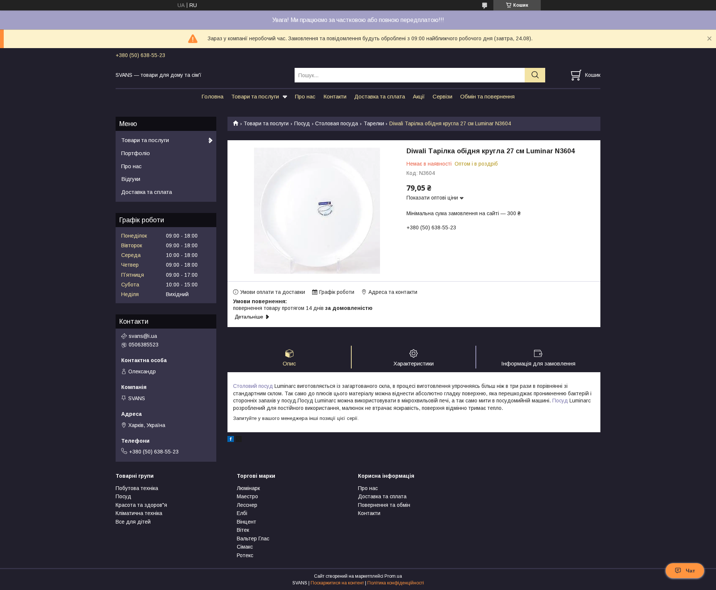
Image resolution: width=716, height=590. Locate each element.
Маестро (247, 496)
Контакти (334, 96)
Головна (212, 96)
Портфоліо (135, 153)
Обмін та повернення (487, 96)
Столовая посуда (336, 123)
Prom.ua (393, 576)
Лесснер (247, 505)
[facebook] (230, 440)
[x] (239, 440)
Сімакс (245, 547)
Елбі (242, 513)
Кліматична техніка (139, 513)
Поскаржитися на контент (337, 583)
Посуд (302, 123)
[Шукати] (535, 75)
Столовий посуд (253, 386)
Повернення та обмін (384, 505)
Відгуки (130, 179)
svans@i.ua (143, 336)
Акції (419, 96)
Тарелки (374, 123)
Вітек (243, 530)
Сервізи (442, 96)
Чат (690, 571)
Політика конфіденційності (395, 583)
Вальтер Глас (253, 539)
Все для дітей (133, 522)
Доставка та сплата (379, 96)
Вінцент (246, 522)
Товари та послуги (255, 96)
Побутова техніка (137, 488)
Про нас (305, 96)
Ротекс (245, 555)
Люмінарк (248, 488)
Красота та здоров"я (141, 505)
